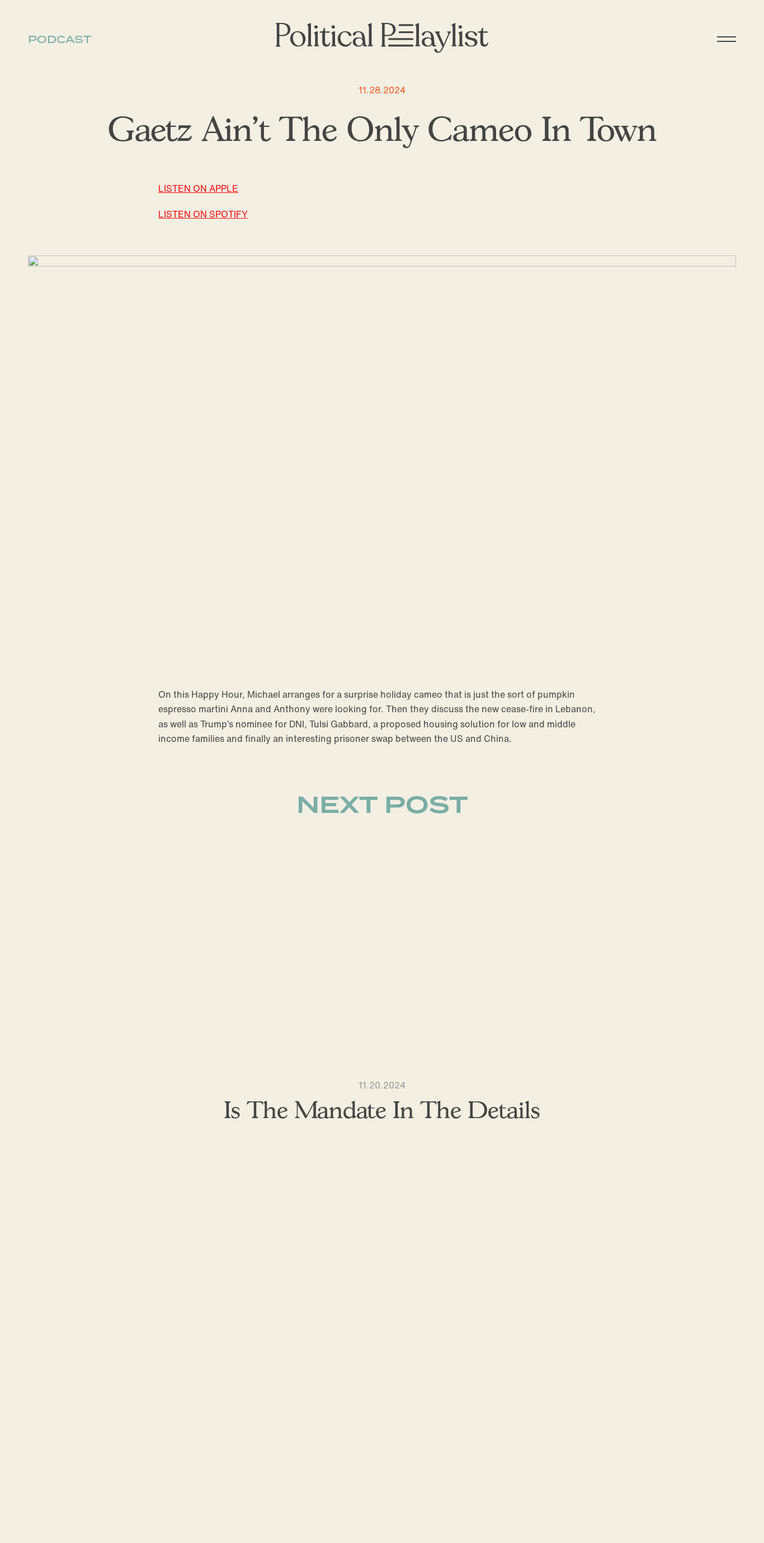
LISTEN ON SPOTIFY (203, 214)
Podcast (59, 39)
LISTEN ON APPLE (198, 188)
